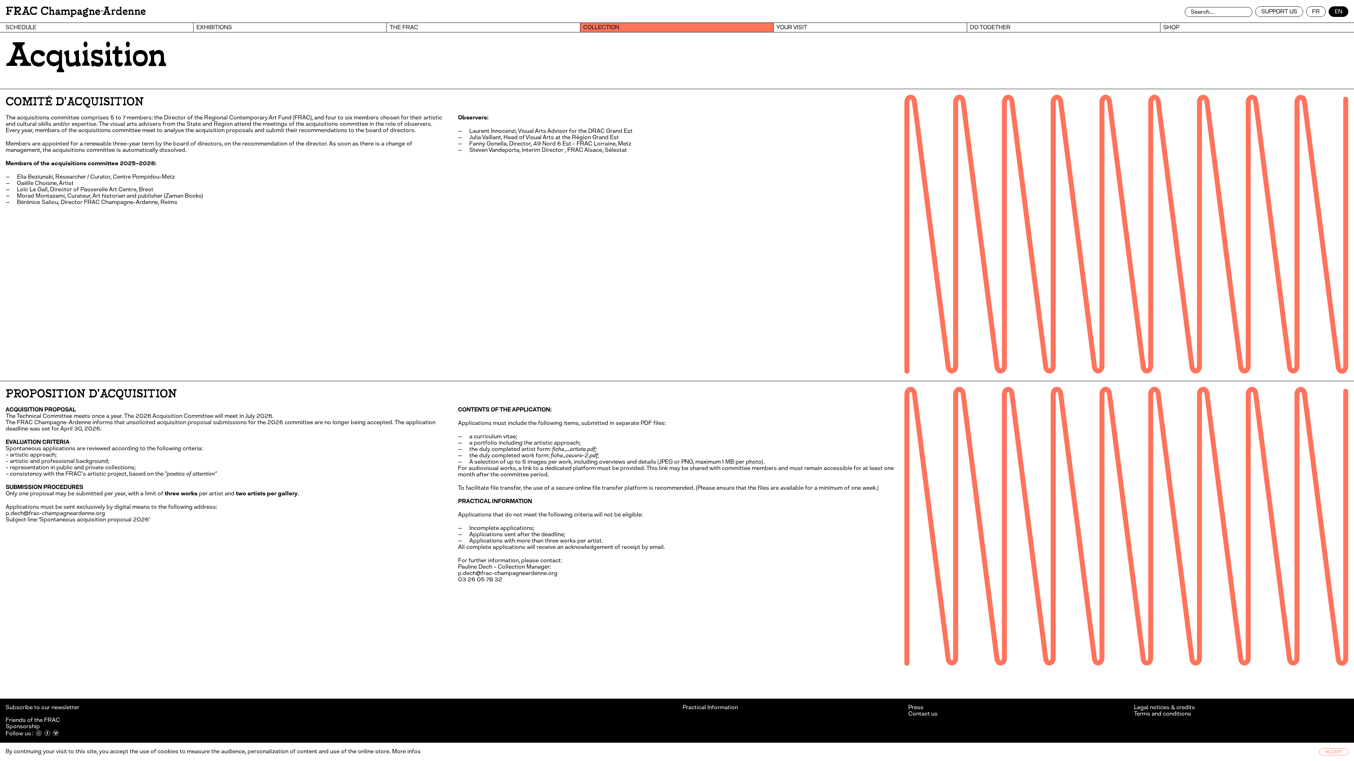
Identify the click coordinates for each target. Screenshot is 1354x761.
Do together (990, 27)
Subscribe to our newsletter (43, 707)
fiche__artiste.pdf (573, 449)
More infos (406, 751)
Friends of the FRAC (33, 720)
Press (915, 707)
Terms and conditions (1162, 713)
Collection (601, 27)
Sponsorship (23, 726)
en (1338, 11)
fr (1316, 11)
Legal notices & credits (1164, 707)
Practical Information (710, 707)
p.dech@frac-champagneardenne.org (55, 513)
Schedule (21, 27)
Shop (1171, 27)
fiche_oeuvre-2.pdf (574, 455)
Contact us (923, 713)
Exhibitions (214, 27)
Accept (1333, 751)
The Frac (404, 27)
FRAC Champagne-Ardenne (76, 11)
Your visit (791, 27)
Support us (1279, 11)
